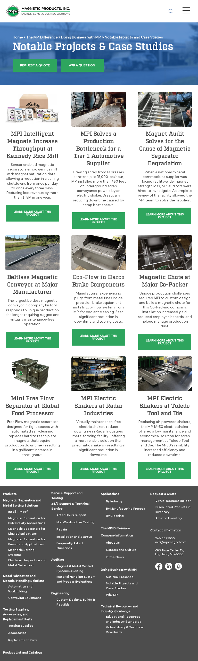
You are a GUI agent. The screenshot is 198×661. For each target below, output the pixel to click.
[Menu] (186, 10)
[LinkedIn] (168, 566)
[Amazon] (178, 566)
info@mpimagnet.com (170, 542)
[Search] (171, 11)
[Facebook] (158, 566)
